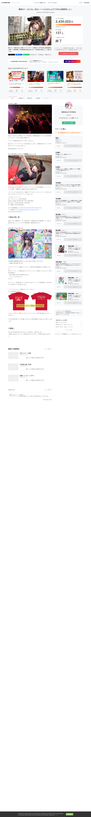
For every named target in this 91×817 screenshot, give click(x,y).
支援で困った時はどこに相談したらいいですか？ (64, 326)
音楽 (49, 12)
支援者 (29, 98)
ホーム (12, 98)
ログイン (81, 2)
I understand (69, 814)
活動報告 (21, 98)
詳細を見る (59, 145)
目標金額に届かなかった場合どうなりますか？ (64, 324)
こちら (69, 334)
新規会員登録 (86, 2)
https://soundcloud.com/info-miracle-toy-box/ (31, 208)
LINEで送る (27, 54)
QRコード (48, 54)
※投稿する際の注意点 (47, 399)
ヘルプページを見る (68, 329)
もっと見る (48, 349)
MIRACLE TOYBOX (42, 12)
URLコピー (34, 54)
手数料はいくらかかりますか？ (61, 322)
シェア (19, 54)
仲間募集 (38, 98)
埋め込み (41, 54)
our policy (56, 814)
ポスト (12, 54)
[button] (72, 61)
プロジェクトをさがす (52, 2)
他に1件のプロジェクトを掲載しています (69, 118)
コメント (46, 98)
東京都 (53, 12)
